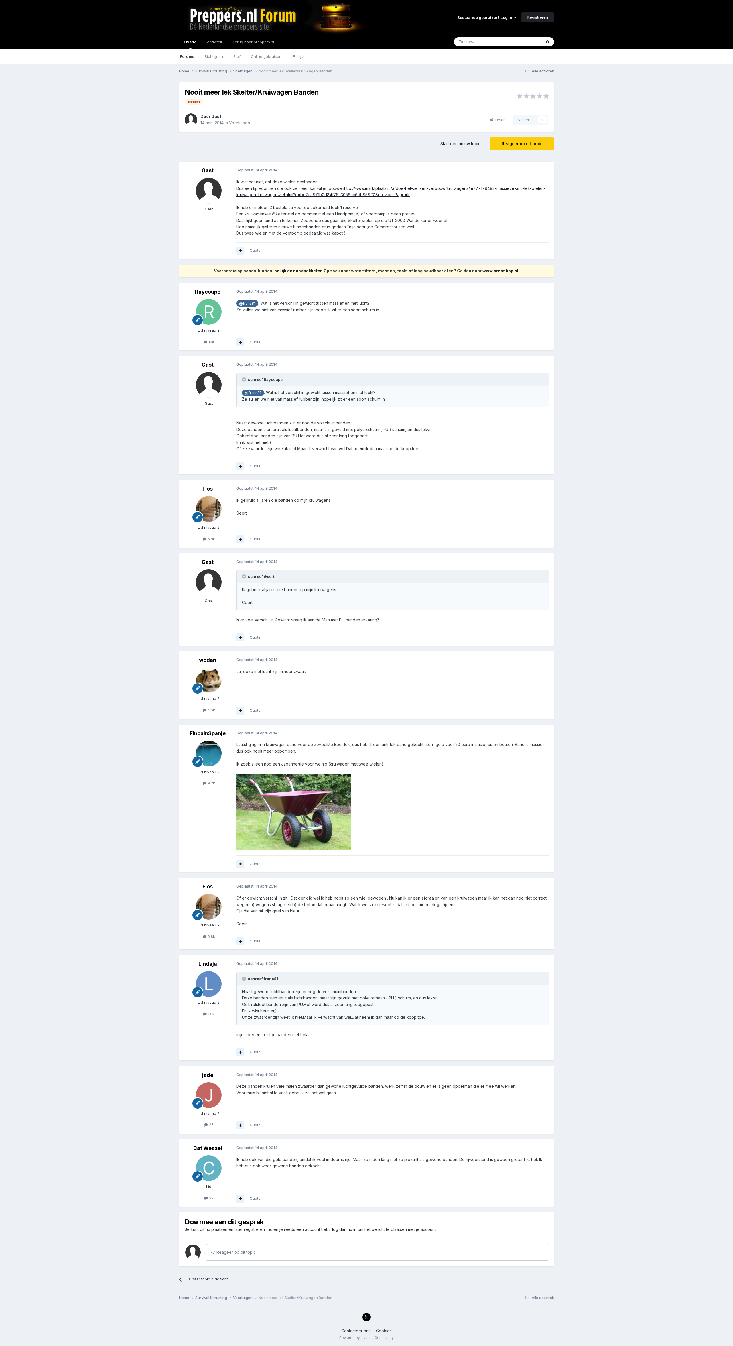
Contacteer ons (356, 1330)
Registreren (537, 17)
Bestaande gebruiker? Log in (485, 17)
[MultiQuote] (240, 251)
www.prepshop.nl (500, 270)
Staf (237, 56)
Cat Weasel (207, 1148)
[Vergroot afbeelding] (293, 811)
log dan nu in (344, 1229)
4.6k (210, 710)
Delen (499, 119)
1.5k (210, 1014)
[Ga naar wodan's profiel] (209, 680)
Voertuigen (239, 122)
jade (207, 1075)
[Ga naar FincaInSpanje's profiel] (209, 753)
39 (211, 1198)
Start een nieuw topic (460, 143)
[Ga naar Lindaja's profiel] (209, 984)
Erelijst (298, 56)
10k (210, 341)
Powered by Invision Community (366, 1337)
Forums (187, 56)
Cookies (384, 1330)
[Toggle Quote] (244, 379)
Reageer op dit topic (522, 143)
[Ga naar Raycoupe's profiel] (209, 312)
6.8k (210, 538)
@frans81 (247, 303)
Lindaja (207, 964)
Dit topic (527, 42)
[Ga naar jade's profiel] (209, 1095)
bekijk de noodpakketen (298, 270)
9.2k (210, 783)
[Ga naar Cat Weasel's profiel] (209, 1168)
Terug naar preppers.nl (253, 42)
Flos (207, 489)
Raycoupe (207, 292)
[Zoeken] (547, 41)
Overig (190, 42)
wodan (207, 660)
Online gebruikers (267, 56)
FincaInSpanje (208, 733)
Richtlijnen (214, 56)
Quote (255, 250)
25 (211, 1124)
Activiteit (214, 42)
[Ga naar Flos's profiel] (209, 509)
